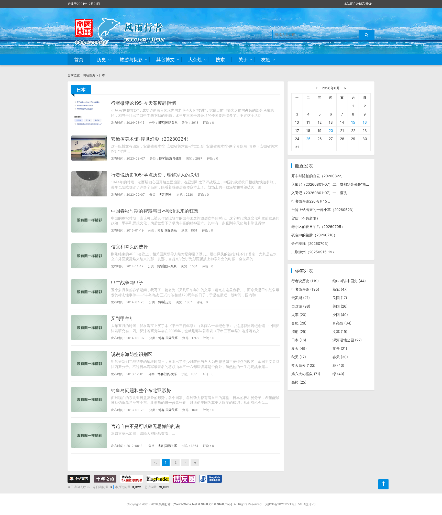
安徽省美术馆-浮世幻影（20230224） (151, 139)
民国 (340, 298)
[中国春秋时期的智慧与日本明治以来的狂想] (89, 220)
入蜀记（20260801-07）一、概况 (319, 193)
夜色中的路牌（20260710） (314, 235)
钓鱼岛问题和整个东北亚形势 (141, 390)
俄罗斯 (300, 298)
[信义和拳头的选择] (89, 255)
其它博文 (165, 59)
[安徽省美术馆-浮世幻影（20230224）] (89, 148)
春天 (340, 357)
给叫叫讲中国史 (349, 281)
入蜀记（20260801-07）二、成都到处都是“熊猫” (331, 184)
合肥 (298, 323)
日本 (298, 340)
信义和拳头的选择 (129, 246)
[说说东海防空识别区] (89, 363)
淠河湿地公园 (347, 340)
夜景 (340, 348)
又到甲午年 (122, 318)
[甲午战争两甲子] (89, 291)
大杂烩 (195, 59)
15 (353, 122)
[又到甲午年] (89, 327)
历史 (101, 59)
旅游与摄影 (131, 59)
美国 (340, 306)
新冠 (340, 289)
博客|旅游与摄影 (170, 158)
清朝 (298, 331)
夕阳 (340, 314)
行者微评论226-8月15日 (311, 201)
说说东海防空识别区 (131, 354)
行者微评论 (305, 289)
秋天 (298, 357)
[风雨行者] (126, 31)
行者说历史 (305, 281)
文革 (340, 331)
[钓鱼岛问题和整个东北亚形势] (89, 399)
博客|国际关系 (168, 122)
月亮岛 (342, 323)
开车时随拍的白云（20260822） (318, 176)
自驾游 (300, 306)
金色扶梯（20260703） (310, 243)
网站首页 (89, 75)
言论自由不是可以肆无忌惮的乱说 (145, 426)
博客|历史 (165, 194)
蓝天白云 (303, 365)
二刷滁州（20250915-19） (313, 252)
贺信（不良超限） (305, 218)
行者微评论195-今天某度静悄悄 (143, 103)
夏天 (299, 348)
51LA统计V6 (306, 504)
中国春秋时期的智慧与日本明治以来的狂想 (154, 211)
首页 (78, 59)
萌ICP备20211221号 (280, 504)
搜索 (220, 59)
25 (308, 138)
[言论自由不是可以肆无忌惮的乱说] (89, 435)
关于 (243, 59)
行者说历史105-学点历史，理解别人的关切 (155, 174)
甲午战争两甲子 (127, 282)
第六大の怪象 (305, 374)
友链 (265, 59)
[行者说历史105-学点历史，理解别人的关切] (89, 183)
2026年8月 (331, 88)
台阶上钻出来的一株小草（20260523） (323, 209)
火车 (298, 314)
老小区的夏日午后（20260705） (318, 226)
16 (365, 122)
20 (331, 130)
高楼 (298, 382)
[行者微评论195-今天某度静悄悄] (89, 112)
